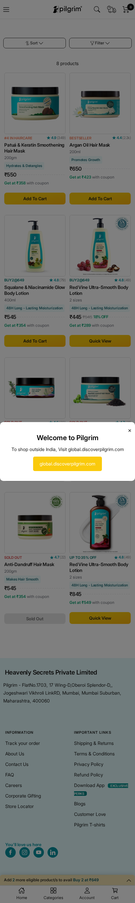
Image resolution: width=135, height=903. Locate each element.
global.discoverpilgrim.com (67, 463)
